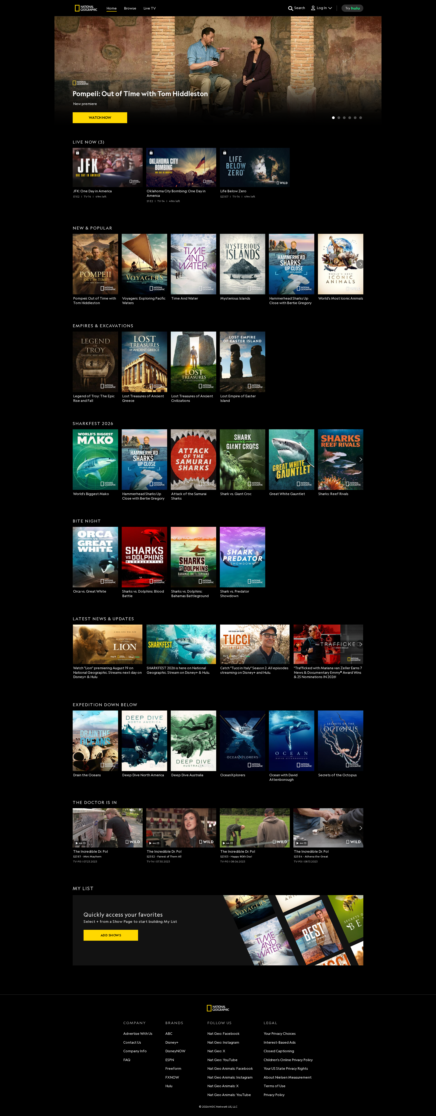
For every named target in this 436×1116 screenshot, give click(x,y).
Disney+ (171, 1042)
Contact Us (132, 1042)
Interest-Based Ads (280, 1042)
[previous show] (62, 70)
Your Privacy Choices (280, 1033)
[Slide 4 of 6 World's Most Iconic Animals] (349, 117)
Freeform (173, 1068)
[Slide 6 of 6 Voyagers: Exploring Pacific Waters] (360, 117)
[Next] (360, 264)
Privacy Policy (274, 1095)
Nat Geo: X (216, 1051)
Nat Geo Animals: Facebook (230, 1068)
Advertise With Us (137, 1033)
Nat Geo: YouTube (222, 1060)
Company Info (135, 1051)
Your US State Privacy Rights (286, 1068)
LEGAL (270, 1023)
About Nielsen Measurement (288, 1077)
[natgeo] (86, 8)
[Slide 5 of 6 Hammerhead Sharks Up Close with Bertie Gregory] (355, 117)
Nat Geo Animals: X (223, 1086)
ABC (168, 1033)
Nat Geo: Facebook (223, 1033)
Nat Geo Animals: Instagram (230, 1077)
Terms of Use (274, 1086)
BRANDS (174, 1023)
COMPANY (134, 1023)
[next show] (373, 70)
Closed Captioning (279, 1051)
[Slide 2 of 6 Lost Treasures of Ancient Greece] (339, 117)
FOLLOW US (219, 1023)
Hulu (168, 1086)
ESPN (169, 1060)
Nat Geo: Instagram (223, 1042)
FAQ (126, 1060)
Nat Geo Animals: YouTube (229, 1095)
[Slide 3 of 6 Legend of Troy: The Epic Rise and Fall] (344, 117)
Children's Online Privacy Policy (288, 1060)
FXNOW (172, 1077)
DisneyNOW (175, 1051)
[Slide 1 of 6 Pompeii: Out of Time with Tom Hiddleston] (333, 117)
